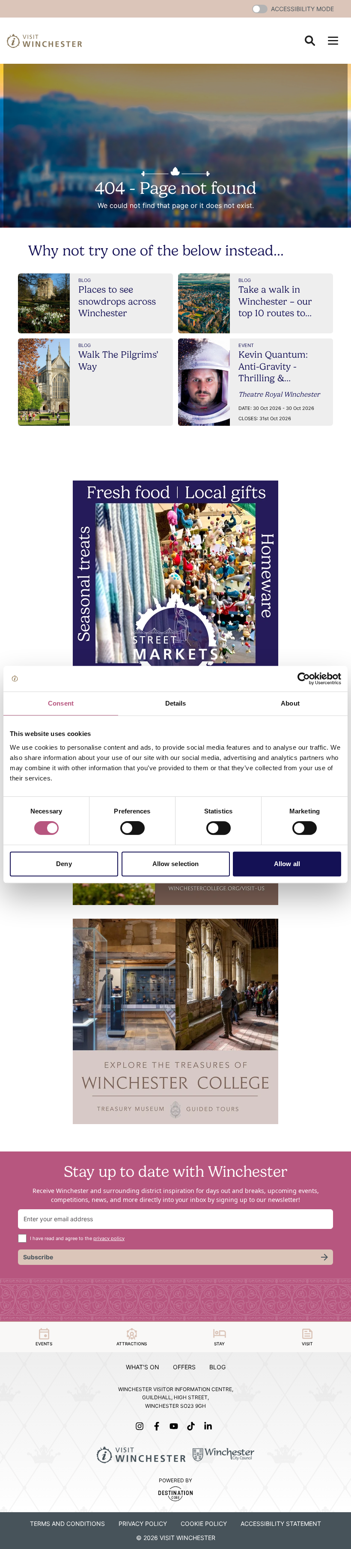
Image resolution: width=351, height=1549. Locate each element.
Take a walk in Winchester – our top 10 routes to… (275, 301)
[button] (260, 9)
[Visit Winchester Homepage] (44, 40)
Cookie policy (204, 1523)
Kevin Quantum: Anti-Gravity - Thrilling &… (273, 366)
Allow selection (175, 863)
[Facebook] (158, 1426)
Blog (217, 1367)
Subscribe (38, 1257)
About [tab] (290, 703)
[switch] (132, 828)
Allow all (287, 863)
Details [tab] (175, 703)
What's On (142, 1367)
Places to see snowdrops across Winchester (117, 301)
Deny (63, 863)
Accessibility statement (281, 1523)
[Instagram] (141, 1426)
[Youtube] (175, 1426)
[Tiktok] (193, 1426)
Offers (184, 1367)
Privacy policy (143, 1523)
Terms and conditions (67, 1523)
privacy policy (109, 1238)
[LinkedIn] (210, 1426)
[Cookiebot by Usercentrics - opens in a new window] (303, 678)
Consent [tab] (61, 703)
